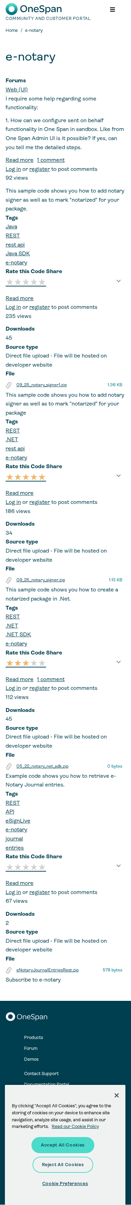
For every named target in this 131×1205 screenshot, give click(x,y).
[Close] (116, 1095)
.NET (12, 439)
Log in (13, 169)
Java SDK (18, 253)
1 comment (51, 160)
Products (33, 1037)
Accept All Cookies (63, 1145)
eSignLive (18, 820)
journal (14, 838)
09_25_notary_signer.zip (40, 579)
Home (12, 30)
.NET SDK (18, 634)
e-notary (16, 262)
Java (11, 226)
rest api (15, 244)
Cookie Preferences (65, 1183)
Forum (30, 1048)
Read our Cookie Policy (75, 1126)
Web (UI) (17, 89)
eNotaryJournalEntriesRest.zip (47, 970)
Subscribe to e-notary (33, 979)
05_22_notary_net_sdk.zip (42, 766)
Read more (20, 160)
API (10, 811)
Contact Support (41, 1073)
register (39, 169)
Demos (31, 1059)
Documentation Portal (46, 1084)
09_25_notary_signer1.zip (41, 384)
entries (15, 847)
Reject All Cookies (63, 1164)
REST (13, 235)
